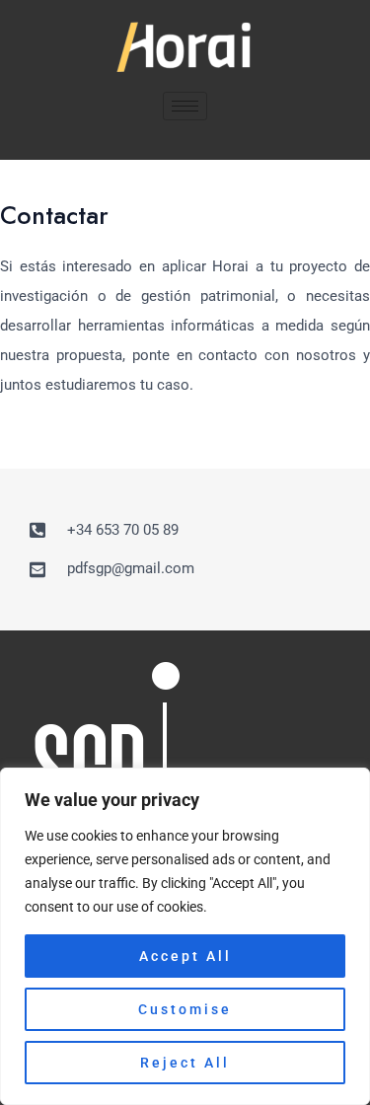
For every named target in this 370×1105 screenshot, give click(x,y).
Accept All (185, 956)
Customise (185, 1009)
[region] (185, 936)
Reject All (185, 1062)
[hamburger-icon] (185, 106)
